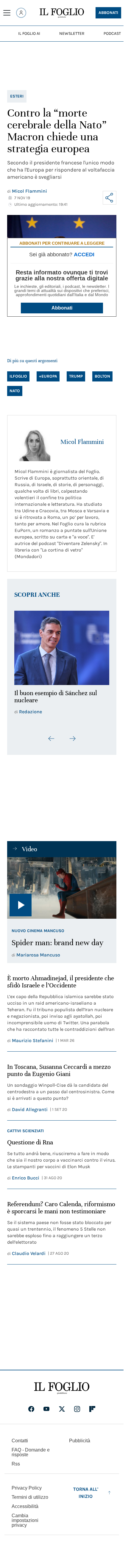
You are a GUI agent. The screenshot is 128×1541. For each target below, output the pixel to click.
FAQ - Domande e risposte (31, 1449)
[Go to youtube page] (46, 1405)
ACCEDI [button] (84, 254)
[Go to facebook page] (31, 1405)
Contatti (20, 1437)
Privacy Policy (27, 1484)
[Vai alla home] (62, 13)
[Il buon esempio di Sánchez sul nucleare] (61, 646)
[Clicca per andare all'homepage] (61, 1385)
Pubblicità (79, 1437)
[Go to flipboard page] (92, 1405)
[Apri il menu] (6, 12)
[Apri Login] (21, 13)
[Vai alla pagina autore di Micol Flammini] (34, 441)
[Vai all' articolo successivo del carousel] (72, 735)
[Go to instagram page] (77, 1405)
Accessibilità (25, 1502)
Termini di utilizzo (30, 1493)
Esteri (17, 96)
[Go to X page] (62, 1405)
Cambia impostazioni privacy (25, 1517)
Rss (16, 1460)
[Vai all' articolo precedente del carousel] (51, 735)
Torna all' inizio (85, 1489)
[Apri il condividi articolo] (109, 198)
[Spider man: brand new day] (61, 884)
